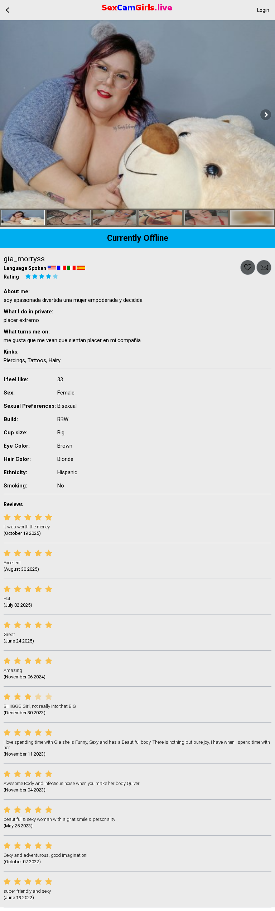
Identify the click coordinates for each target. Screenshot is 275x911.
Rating (11, 277)
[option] (23, 217)
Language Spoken (25, 268)
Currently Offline (137, 238)
